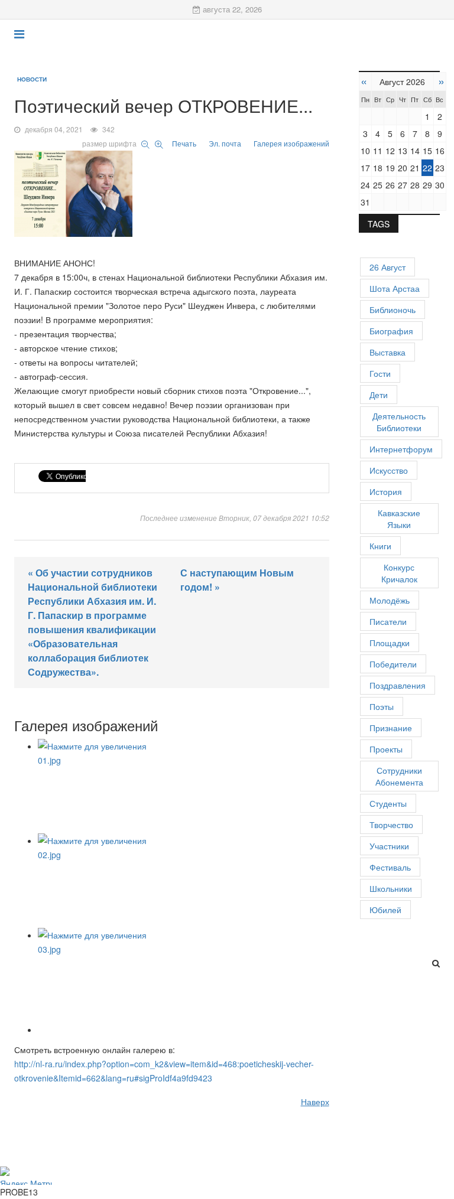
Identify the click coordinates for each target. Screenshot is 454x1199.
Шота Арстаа (394, 288)
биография (391, 331)
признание (390, 728)
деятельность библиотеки (399, 422)
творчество (391, 824)
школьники (390, 888)
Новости (32, 79)
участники (389, 846)
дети (378, 394)
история (385, 491)
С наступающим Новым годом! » (237, 580)
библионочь (392, 309)
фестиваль (390, 867)
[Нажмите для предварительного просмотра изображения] (171, 191)
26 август (387, 267)
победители (393, 664)
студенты (388, 803)
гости (380, 373)
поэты (381, 706)
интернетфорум (401, 449)
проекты (386, 749)
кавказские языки (399, 518)
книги (380, 546)
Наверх (315, 1101)
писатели (388, 621)
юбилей (385, 909)
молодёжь (389, 600)
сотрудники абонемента (399, 776)
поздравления (397, 685)
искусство (388, 470)
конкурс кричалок (399, 573)
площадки (389, 643)
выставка (387, 352)
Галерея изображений (291, 143)
